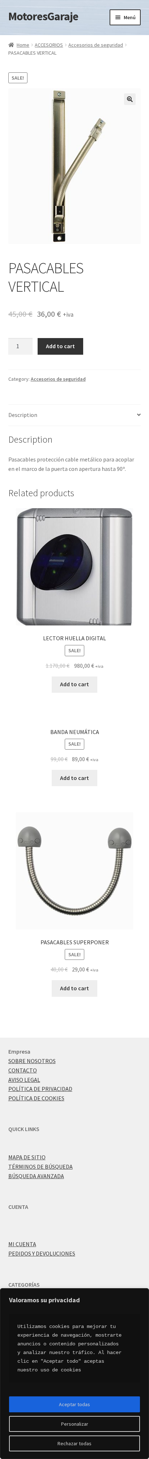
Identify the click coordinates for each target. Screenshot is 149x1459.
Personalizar (74, 1424)
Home (23, 45)
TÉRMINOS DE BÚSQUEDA (40, 1166)
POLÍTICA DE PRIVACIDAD (40, 1088)
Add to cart (60, 346)
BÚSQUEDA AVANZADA (36, 1176)
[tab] (74, 415)
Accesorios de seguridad (95, 45)
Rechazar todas (74, 1443)
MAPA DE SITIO (27, 1157)
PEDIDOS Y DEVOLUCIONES (41, 1253)
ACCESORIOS (49, 45)
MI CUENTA (22, 1244)
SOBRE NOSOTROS (32, 1060)
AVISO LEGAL (24, 1079)
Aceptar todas (74, 1404)
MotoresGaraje (43, 16)
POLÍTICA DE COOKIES (36, 1098)
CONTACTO (22, 1070)
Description (22, 414)
